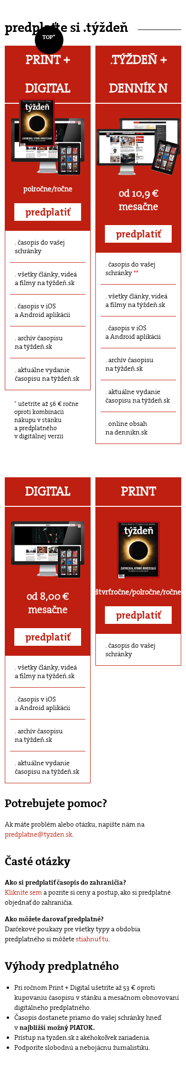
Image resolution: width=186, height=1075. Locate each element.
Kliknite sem (23, 892)
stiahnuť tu (92, 939)
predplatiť (48, 212)
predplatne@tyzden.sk (38, 834)
